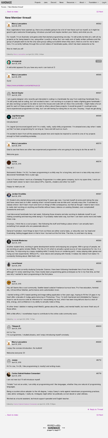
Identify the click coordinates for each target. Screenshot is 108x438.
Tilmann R (16, 326)
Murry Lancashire (19, 24)
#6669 (98, 342)
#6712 (98, 360)
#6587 (98, 194)
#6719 (98, 373)
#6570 (98, 143)
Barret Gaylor (17, 93)
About (82, 2)
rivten (14, 162)
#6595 (98, 263)
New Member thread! (15, 7)
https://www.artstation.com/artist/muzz (22, 85)
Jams (45, 2)
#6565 (98, 75)
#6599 (98, 282)
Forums (3, 7)
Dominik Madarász (19, 241)
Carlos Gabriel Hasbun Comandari (26, 373)
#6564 (98, 61)
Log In (104, 2)
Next (101, 12)
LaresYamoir (17, 263)
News (61, 2)
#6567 (98, 93)
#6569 (98, 116)
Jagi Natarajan (18, 116)
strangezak (16, 61)
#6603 (98, 326)
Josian (14, 360)
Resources (71, 2)
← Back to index (11, 12)
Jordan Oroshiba (19, 194)
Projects (37, 2)
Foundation (93, 2)
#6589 (98, 241)
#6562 (98, 24)
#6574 (98, 162)
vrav (14, 282)
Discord (53, 2)
